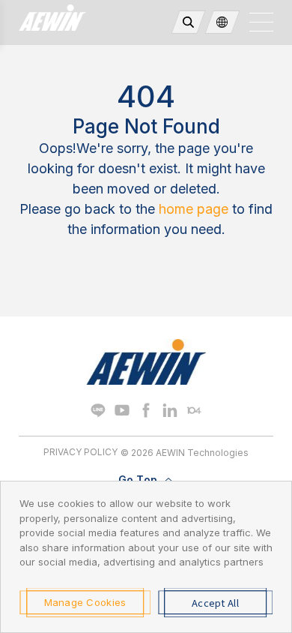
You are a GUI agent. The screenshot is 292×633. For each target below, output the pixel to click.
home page (193, 209)
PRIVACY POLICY (80, 452)
